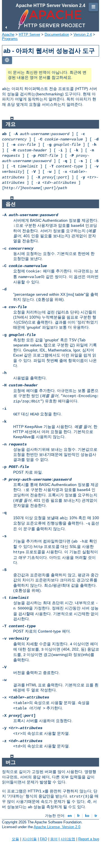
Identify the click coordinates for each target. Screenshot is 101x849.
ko (87, 816)
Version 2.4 (83, 34)
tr (95, 816)
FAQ (43, 839)
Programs (10, 39)
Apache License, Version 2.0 (57, 827)
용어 (54, 839)
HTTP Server (29, 34)
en (69, 816)
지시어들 (29, 839)
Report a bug (88, 839)
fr (78, 816)
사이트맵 (68, 839)
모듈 (15, 839)
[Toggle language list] (7, 60)
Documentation (57, 34)
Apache (8, 34)
